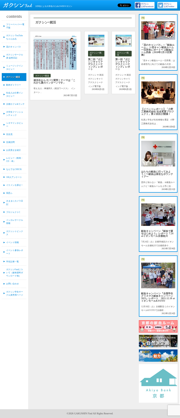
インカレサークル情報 (14, 221)
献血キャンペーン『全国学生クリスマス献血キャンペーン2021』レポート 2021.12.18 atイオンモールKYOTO (158, 297)
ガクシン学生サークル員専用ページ (14, 293)
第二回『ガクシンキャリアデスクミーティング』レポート (95, 64)
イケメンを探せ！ (14, 185)
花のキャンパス (13, 47)
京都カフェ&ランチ (15, 104)
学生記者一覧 (12, 261)
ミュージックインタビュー (14, 67)
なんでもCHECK (14, 169)
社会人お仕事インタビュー (14, 94)
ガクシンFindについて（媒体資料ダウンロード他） (14, 272)
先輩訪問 (10, 142)
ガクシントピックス (14, 233)
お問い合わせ (12, 283)
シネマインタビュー (14, 124)
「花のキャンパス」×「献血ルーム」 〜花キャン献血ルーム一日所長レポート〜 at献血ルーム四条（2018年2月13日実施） (158, 50)
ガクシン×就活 (13, 77)
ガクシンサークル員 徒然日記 (14, 56)
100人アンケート (14, 177)
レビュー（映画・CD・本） (14, 159)
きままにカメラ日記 (14, 202)
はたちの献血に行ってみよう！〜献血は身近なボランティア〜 (157, 174)
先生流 (9, 134)
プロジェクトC (13, 212)
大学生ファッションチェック (14, 113)
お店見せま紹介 (13, 150)
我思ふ (9, 193)
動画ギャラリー (13, 85)
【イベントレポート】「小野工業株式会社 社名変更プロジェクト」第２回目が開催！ (157, 111)
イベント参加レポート (14, 252)
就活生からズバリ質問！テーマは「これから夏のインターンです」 (54, 81)
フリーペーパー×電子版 (15, 26)
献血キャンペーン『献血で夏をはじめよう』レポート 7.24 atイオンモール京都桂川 (157, 233)
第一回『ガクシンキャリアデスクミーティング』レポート (122, 64)
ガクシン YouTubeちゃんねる (14, 37)
